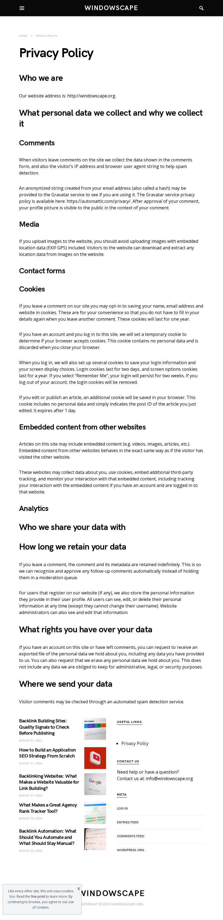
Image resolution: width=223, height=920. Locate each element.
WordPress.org (130, 850)
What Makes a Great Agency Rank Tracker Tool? (48, 808)
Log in (122, 808)
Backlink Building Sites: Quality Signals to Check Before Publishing (44, 727)
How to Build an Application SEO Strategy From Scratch (47, 753)
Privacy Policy (134, 743)
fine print (38, 896)
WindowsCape (111, 8)
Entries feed (127, 822)
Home (23, 36)
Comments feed (130, 836)
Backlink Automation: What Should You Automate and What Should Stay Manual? (47, 837)
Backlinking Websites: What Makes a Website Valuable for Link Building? (49, 782)
